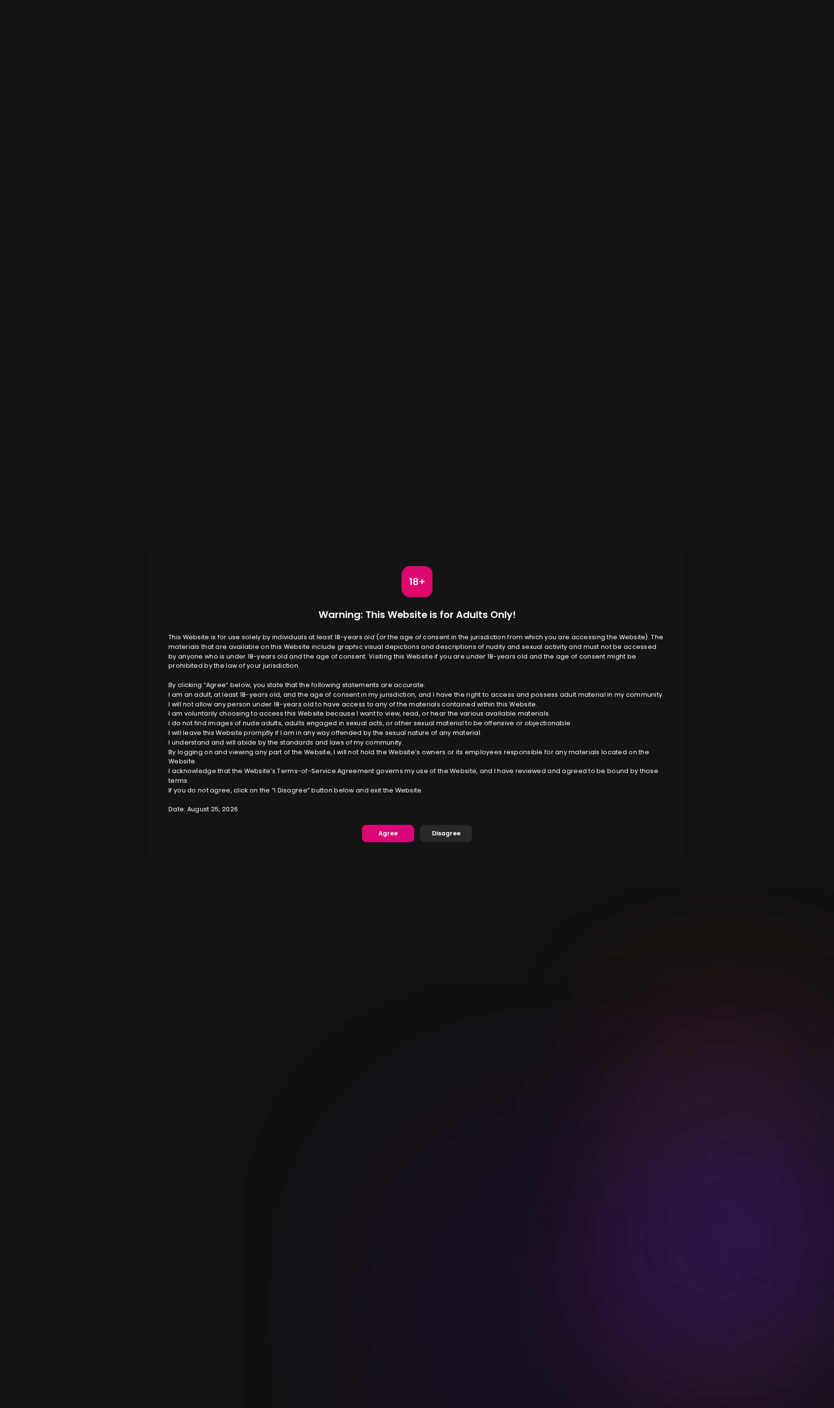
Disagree (446, 833)
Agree (388, 833)
